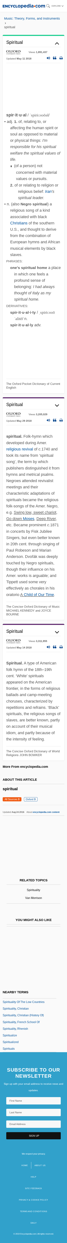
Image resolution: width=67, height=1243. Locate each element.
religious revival (19, 449)
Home (24, 1165)
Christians (19, 223)
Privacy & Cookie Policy (33, 1200)
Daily (34, 1223)
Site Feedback (33, 1188)
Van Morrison (33, 897)
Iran (48, 191)
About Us (40, 1165)
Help (33, 1177)
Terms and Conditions (33, 1211)
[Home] (24, 6)
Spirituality (33, 890)
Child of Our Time (39, 594)
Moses (28, 518)
